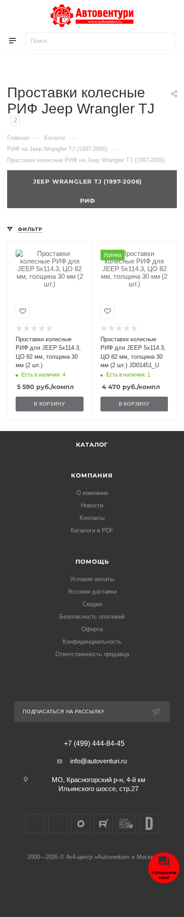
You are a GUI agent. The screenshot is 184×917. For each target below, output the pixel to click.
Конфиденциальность (92, 641)
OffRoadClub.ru (126, 823)
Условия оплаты (92, 579)
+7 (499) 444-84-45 (94, 743)
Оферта (92, 629)
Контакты (92, 518)
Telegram (57, 823)
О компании (92, 493)
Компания (92, 475)
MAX (80, 823)
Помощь (92, 561)
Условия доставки (92, 591)
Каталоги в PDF (92, 530)
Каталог (92, 444)
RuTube (103, 823)
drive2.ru (149, 823)
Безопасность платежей (92, 616)
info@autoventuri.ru (98, 761)
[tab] (92, 199)
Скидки (92, 604)
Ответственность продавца (92, 654)
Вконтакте (35, 823)
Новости (92, 505)
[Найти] (164, 41)
